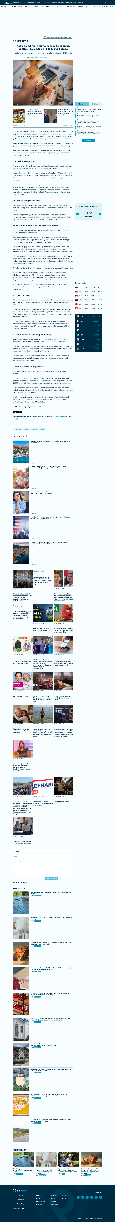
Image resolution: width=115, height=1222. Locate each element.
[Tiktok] (100, 1197)
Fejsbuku (64, 416)
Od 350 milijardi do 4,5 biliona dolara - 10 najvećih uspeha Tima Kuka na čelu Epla (51, 1070)
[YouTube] (87, 1197)
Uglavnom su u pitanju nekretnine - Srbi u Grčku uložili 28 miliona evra (50, 442)
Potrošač (53, 1198)
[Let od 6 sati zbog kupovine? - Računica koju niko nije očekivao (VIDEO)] (19, 116)
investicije (28, 143)
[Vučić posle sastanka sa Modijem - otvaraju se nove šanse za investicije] (50, 116)
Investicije (18, 429)
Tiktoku (58, 416)
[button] (55, 57)
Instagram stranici (24, 419)
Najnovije (39, 1195)
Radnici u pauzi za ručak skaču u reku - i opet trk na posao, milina (51, 893)
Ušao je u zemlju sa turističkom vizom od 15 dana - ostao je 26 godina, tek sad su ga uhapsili (51, 968)
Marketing (20, 1204)
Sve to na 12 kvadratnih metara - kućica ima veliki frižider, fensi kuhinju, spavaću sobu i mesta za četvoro (51, 1019)
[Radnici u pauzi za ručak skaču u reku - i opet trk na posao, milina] (21, 903)
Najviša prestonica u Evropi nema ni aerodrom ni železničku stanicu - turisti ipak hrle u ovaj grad (51, 1044)
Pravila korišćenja (18, 1208)
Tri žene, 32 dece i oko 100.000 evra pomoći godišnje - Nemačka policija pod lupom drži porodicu (49, 467)
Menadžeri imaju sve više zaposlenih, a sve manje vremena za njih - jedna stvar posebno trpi (52, 492)
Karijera (63, 1198)
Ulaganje (34, 429)
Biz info (38, 1198)
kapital (43, 429)
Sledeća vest (67, 126)
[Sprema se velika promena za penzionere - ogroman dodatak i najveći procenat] (68, 1159)
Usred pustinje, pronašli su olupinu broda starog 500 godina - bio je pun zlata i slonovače (52, 943)
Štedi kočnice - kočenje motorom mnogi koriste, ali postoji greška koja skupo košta (51, 1120)
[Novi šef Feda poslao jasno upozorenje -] (21, 527)
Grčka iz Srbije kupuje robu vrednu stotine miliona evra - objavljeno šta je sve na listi (50, 543)
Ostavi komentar (52, 878)
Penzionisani (54, 1204)
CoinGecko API (98, 354)
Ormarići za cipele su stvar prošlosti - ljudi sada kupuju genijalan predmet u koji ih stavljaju (50, 994)
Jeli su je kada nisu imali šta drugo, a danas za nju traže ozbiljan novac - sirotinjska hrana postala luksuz (49, 1095)
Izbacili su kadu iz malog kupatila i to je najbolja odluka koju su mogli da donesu (51, 918)
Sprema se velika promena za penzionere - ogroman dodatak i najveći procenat (88, 121)
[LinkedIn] (96, 1197)
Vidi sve (88, 140)
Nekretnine (53, 1201)
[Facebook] (78, 1197)
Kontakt (21, 1195)
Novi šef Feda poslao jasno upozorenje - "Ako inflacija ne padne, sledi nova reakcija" (50, 517)
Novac (26, 429)
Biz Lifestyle (20, 41)
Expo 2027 (39, 1204)
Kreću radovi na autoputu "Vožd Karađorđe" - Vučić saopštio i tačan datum (88, 127)
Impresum (20, 1200)
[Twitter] (82, 1197)
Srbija (63, 1173)
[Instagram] (91, 1197)
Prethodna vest (19, 126)
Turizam (63, 1195)
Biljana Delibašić (34, 57)
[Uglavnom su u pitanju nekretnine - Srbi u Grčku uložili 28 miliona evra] (21, 452)
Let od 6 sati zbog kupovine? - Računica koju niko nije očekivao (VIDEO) (34, 112)
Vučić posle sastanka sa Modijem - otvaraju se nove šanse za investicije (65, 112)
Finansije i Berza (41, 1201)
